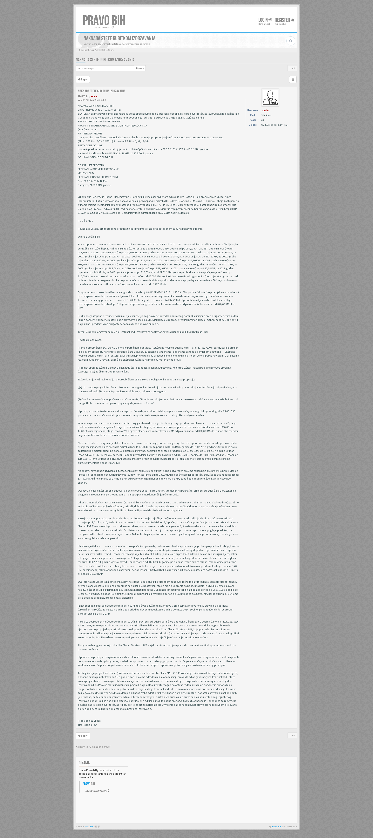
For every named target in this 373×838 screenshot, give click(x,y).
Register (283, 20)
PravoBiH (89, 826)
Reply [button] (83, 79)
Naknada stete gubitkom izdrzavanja (105, 60)
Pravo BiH (276, 826)
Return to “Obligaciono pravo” (94, 746)
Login (263, 20)
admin (94, 96)
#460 (82, 96)
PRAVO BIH (104, 21)
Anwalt (104, 826)
